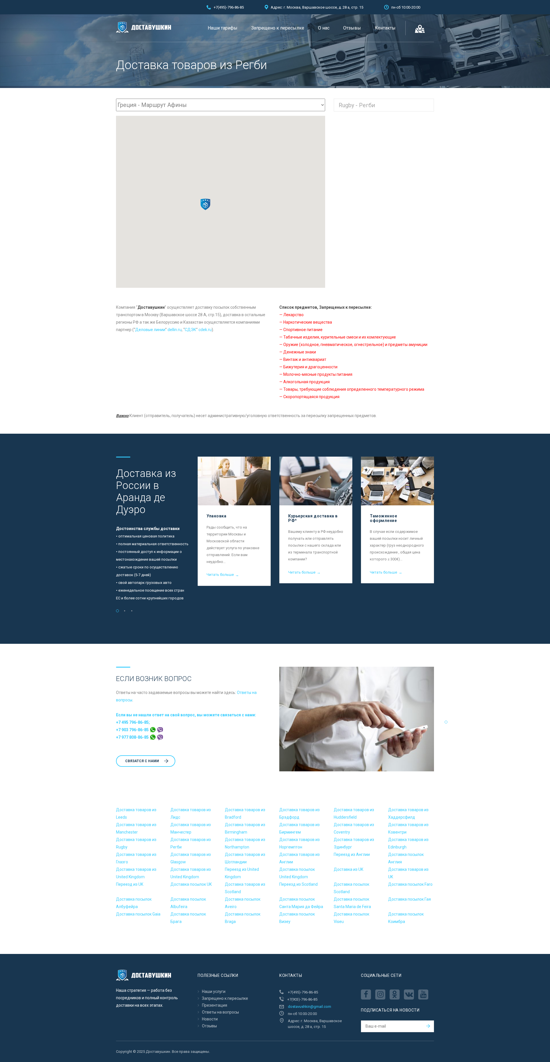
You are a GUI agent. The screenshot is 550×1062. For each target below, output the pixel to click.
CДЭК (190, 329)
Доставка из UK (348, 869)
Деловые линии (150, 329)
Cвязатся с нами (142, 761)
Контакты (385, 28)
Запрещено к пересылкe (277, 28)
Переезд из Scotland (298, 884)
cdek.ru (205, 329)
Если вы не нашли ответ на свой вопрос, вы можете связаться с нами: (186, 715)
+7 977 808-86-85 (133, 737)
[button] (205, 204)
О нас (323, 28)
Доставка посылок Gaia (138, 914)
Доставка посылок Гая (409, 899)
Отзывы (352, 28)
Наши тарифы (222, 28)
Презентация (214, 1005)
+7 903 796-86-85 (133, 729)
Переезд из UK (129, 884)
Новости (210, 1019)
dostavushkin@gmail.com (309, 1006)
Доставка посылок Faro (410, 884)
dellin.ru (175, 329)
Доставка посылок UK (191, 884)
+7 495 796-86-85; (133, 722)
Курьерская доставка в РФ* (313, 518)
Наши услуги (213, 991)
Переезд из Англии (352, 854)
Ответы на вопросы (220, 1012)
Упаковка (216, 516)
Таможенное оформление (383, 518)
